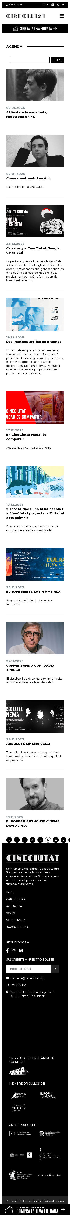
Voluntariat (16, 920)
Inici (9, 892)
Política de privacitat (30, 1200)
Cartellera (15, 899)
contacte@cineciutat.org (27, 978)
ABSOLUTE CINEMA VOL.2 (28, 744)
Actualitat (15, 906)
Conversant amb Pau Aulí (28, 178)
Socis (10, 913)
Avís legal (12, 1200)
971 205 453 (15, 4)
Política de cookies (54, 1200)
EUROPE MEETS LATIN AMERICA (33, 591)
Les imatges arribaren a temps (34, 342)
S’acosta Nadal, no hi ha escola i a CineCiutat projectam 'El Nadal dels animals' (35, 513)
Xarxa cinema (17, 927)
